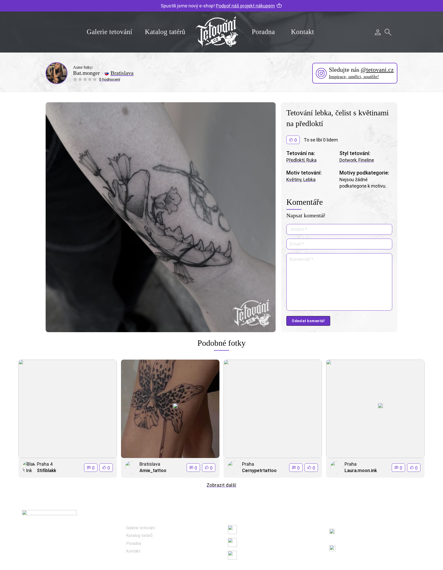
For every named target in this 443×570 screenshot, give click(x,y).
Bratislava (122, 73)
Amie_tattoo (152, 470)
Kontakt (302, 32)
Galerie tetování (109, 32)
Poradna (263, 32)
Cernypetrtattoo (259, 470)
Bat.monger (86, 73)
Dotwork (348, 160)
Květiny (293, 179)
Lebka (309, 179)
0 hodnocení (109, 79)
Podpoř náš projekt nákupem (245, 5)
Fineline (366, 160)
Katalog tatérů (165, 32)
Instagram (249, 542)
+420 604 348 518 (356, 528)
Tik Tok (246, 555)
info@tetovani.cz (357, 544)
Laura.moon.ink (361, 470)
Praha (248, 464)
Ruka (311, 160)
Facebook (248, 529)
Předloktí (295, 160)
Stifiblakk (46, 470)
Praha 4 (45, 464)
